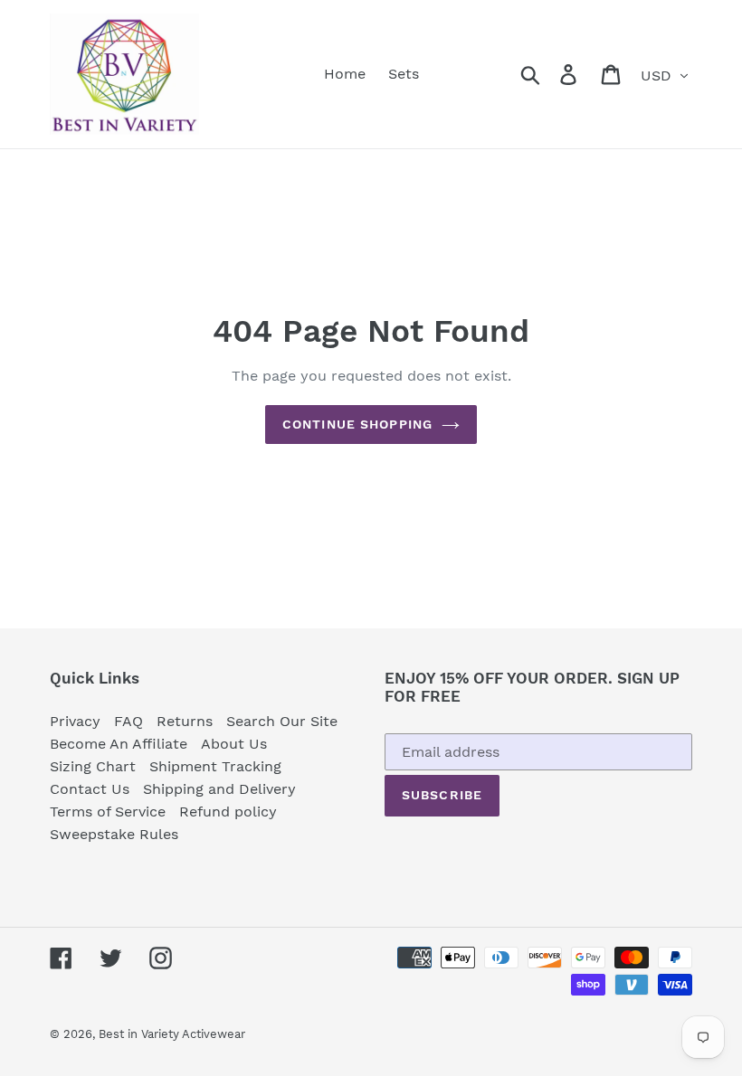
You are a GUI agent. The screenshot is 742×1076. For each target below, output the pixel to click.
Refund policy (228, 811)
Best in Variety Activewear (172, 1034)
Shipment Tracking (215, 766)
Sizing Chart (93, 766)
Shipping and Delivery (219, 789)
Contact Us (89, 789)
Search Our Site (282, 721)
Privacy (75, 721)
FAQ (128, 721)
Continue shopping (357, 424)
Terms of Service (108, 811)
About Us (234, 743)
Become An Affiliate (118, 743)
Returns (185, 721)
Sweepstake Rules (114, 834)
